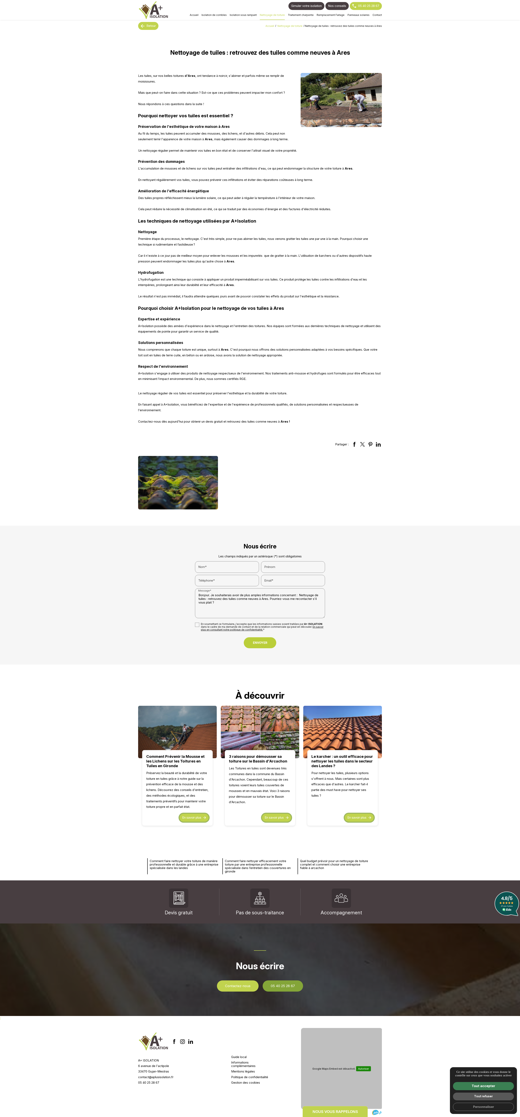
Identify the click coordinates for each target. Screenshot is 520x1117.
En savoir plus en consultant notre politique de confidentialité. (262, 628)
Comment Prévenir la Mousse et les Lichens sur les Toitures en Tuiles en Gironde (175, 761)
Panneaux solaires (358, 14)
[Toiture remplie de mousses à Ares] (178, 482)
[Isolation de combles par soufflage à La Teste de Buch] (153, 10)
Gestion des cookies (245, 1082)
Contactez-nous (237, 986)
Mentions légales (243, 1071)
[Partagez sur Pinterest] (370, 444)
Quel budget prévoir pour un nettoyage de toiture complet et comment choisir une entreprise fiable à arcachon (334, 864)
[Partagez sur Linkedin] (378, 444)
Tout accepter (483, 1086)
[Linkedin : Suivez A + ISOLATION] (190, 1041)
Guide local (239, 1057)
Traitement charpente (301, 14)
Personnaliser (483, 1106)
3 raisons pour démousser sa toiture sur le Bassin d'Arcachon (258, 759)
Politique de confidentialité (249, 1077)
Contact (377, 14)
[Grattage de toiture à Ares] (341, 100)
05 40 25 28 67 (368, 6)
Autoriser (363, 1068)
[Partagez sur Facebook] (354, 444)
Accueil (194, 14)
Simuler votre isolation (306, 6)
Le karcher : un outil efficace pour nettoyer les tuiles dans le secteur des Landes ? (342, 761)
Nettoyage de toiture (272, 14)
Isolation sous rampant (243, 14)
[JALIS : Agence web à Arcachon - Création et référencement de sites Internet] (377, 1112)
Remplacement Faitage (330, 14)
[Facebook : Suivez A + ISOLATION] (174, 1041)
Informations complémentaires (243, 1064)
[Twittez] (362, 444)
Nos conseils (337, 6)
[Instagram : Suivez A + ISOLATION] (182, 1041)
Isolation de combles (214, 14)
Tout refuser (483, 1096)
